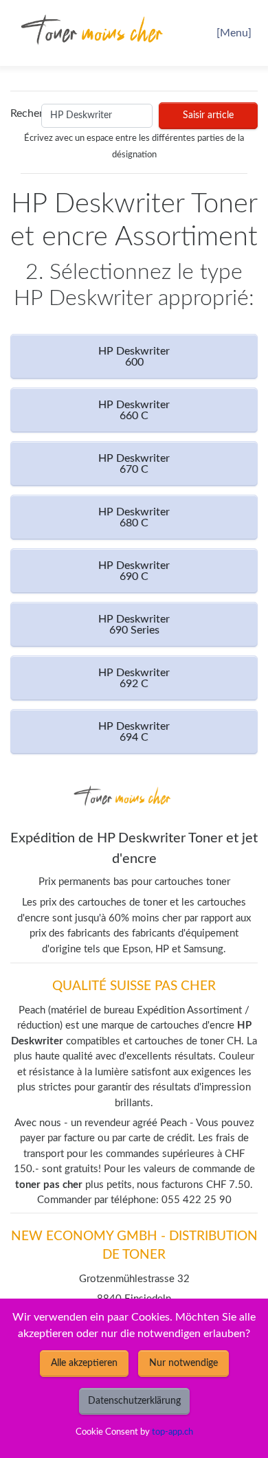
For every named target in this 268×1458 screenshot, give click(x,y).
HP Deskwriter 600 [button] (134, 357)
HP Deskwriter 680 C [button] (134, 517)
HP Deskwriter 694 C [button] (134, 732)
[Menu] (234, 32)
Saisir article (208, 115)
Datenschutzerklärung (134, 1401)
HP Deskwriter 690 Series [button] (134, 625)
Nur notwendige (183, 1363)
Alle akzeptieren (84, 1363)
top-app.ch (172, 1432)
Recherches (22, 113)
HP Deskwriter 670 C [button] (134, 464)
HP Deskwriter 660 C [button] (134, 410)
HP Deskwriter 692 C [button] (134, 678)
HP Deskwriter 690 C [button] (134, 571)
